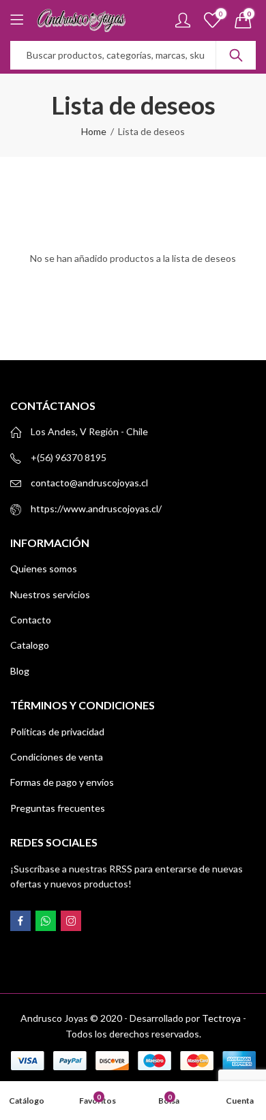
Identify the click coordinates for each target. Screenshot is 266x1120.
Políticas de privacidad (57, 731)
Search (236, 55)
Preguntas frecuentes (57, 808)
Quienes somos (43, 568)
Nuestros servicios (50, 594)
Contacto (30, 619)
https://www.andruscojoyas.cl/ (96, 508)
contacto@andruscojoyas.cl (89, 482)
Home (93, 131)
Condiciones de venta (56, 757)
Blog (19, 671)
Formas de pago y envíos (62, 782)
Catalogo (29, 645)
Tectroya (221, 1018)
